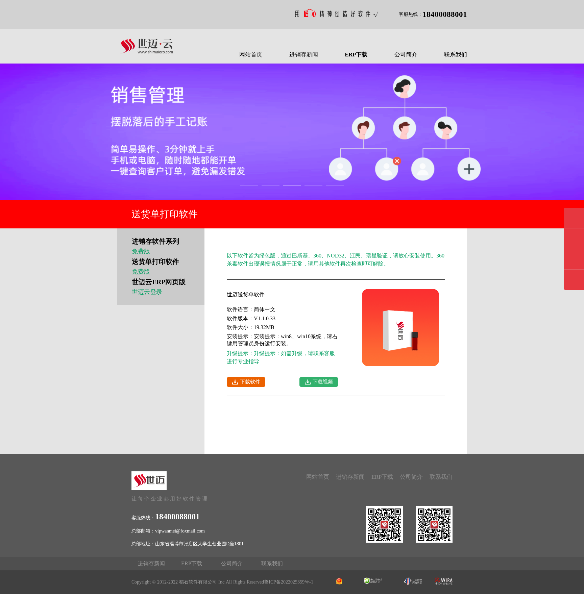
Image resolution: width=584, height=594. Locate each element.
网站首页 (250, 54)
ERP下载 (356, 54)
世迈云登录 (147, 292)
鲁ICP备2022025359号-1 (288, 582)
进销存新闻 (303, 54)
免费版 (141, 251)
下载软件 (250, 382)
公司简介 (405, 54)
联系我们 (455, 54)
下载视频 (323, 382)
